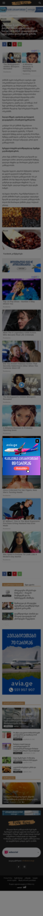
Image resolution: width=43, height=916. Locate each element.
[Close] (37, 441)
